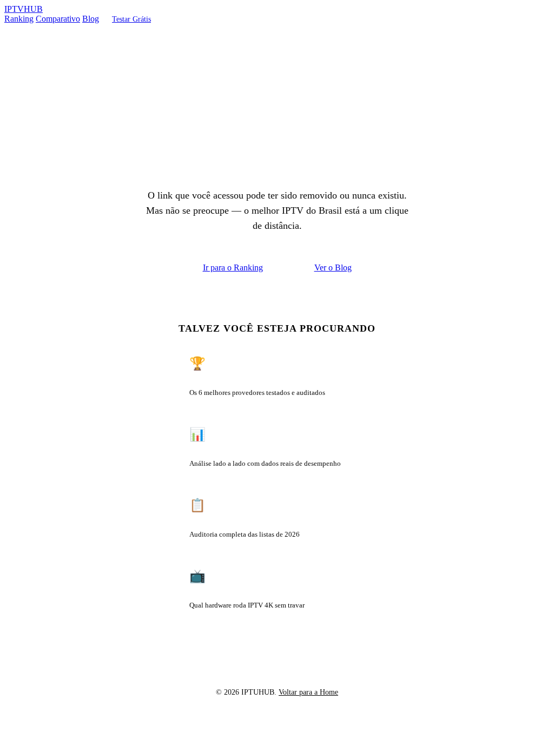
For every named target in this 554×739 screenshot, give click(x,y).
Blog (90, 18)
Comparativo (58, 18)
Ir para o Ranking (233, 267)
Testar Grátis (131, 19)
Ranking (19, 18)
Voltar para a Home (308, 692)
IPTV (23, 9)
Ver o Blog (333, 267)
